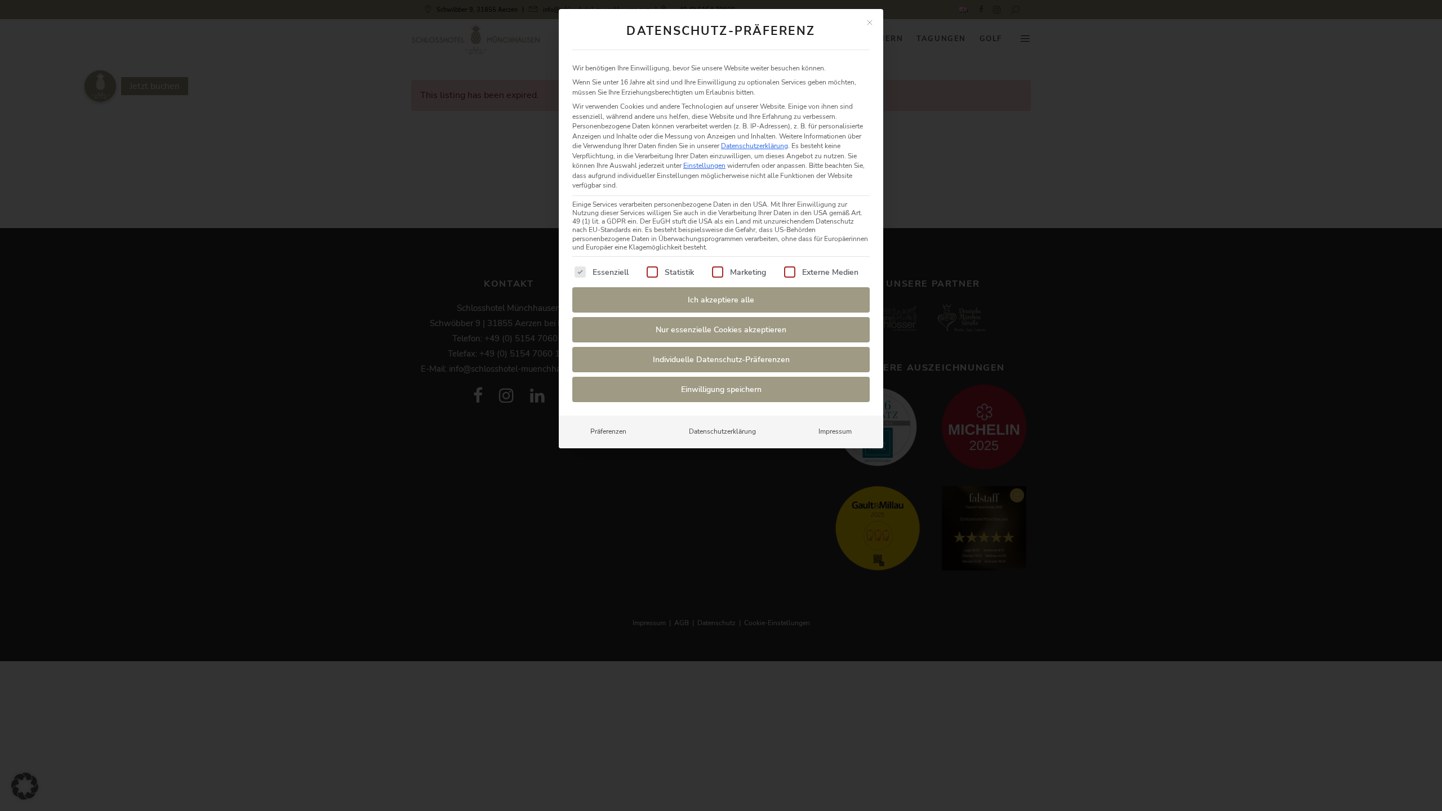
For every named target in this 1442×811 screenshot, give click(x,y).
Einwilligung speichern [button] (721, 389)
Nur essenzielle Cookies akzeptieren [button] (721, 329)
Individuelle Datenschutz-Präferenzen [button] (721, 359)
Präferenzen (608, 431)
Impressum (835, 431)
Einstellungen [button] (704, 165)
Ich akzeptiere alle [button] (721, 300)
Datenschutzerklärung (754, 145)
